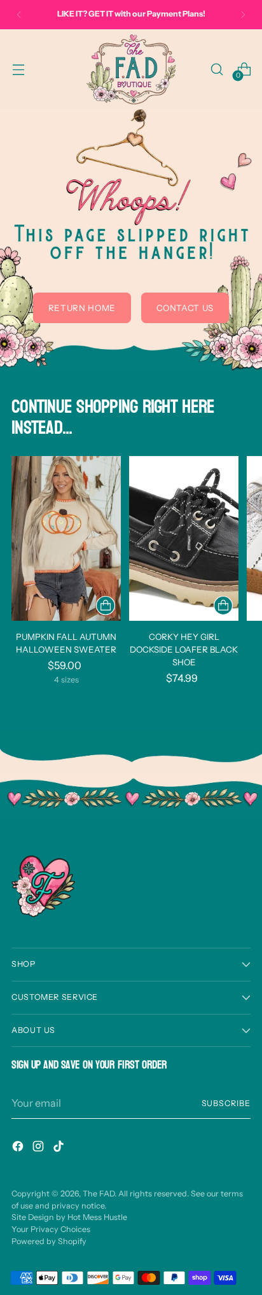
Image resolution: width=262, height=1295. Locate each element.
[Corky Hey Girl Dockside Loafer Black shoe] (183, 538)
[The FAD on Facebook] (19, 1148)
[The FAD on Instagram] (39, 1148)
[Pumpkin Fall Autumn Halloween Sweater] (66, 538)
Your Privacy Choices (50, 1229)
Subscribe (226, 1103)
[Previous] (19, 14)
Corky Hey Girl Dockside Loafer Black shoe (184, 649)
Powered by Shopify (48, 1241)
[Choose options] (105, 605)
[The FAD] (131, 69)
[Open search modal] (216, 70)
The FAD (98, 1193)
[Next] (243, 14)
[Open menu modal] (18, 70)
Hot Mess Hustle (97, 1217)
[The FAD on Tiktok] (59, 1148)
